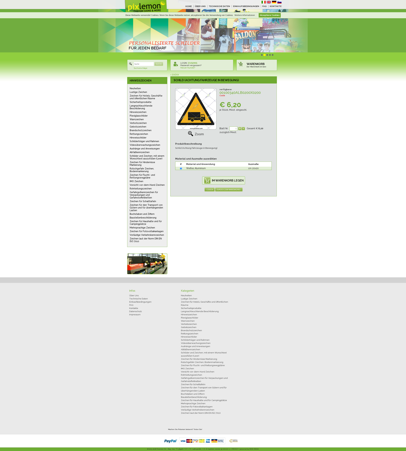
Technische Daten (138, 298)
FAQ (264, 6)
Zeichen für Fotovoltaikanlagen (147, 231)
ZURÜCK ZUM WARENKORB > (228, 189)
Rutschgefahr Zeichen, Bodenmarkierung (142, 170)
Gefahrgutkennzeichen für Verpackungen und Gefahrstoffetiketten (144, 195)
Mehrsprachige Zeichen (142, 227)
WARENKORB (256, 64)
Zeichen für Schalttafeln (143, 201)
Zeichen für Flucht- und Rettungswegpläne (142, 176)
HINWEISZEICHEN (140, 80)
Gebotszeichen (138, 126)
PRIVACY (235, 449)
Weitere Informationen (244, 15)
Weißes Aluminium (196, 168)
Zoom (199, 134)
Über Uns (134, 295)
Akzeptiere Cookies (270, 15)
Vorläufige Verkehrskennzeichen (147, 235)
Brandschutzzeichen (140, 130)
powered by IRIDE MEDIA (249, 449)
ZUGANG (192, 63)
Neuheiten (135, 88)
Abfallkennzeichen (140, 152)
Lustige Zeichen (138, 92)
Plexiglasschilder (139, 115)
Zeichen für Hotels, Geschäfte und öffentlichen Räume (146, 97)
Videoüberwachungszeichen (145, 145)
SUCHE (159, 64)
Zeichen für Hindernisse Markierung (142, 163)
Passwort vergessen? (190, 65)
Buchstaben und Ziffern (142, 214)
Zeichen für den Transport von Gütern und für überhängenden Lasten (146, 208)
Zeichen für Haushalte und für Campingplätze (146, 222)
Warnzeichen (137, 119)
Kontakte (133, 308)
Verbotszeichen (138, 123)
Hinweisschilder (138, 137)
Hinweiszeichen (138, 112)
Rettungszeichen (139, 134)
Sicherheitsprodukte (140, 102)
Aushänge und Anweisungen (145, 148)
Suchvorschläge (140, 68)
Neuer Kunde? (187, 68)
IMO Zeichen (136, 181)
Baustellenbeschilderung (143, 217)
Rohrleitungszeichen (141, 188)
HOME (188, 6)
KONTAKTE (276, 6)
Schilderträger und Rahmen (144, 141)
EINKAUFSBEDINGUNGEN (246, 6)
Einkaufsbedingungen (140, 302)
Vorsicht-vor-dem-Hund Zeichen (147, 185)
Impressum (135, 314)
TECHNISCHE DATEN (219, 6)
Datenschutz (135, 311)
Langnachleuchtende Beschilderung (141, 107)
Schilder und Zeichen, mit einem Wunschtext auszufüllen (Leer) (147, 157)
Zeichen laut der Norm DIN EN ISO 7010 (146, 240)
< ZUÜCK (174, 75)
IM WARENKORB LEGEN (228, 180)
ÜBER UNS (200, 6)
